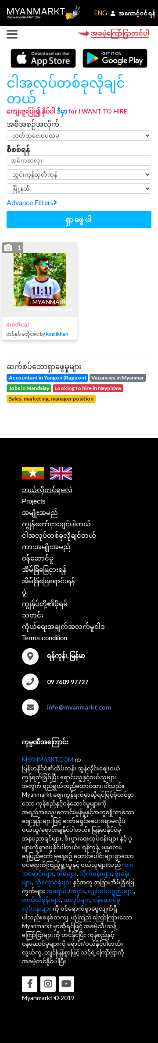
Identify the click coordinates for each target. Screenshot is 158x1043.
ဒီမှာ (62, 111)
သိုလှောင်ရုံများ (53, 882)
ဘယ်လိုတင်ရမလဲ (47, 489)
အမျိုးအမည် (40, 512)
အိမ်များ (67, 873)
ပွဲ (24, 592)
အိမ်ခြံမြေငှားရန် (44, 569)
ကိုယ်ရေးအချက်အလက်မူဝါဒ (63, 626)
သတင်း (32, 615)
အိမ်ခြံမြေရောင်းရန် (48, 581)
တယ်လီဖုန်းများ (41, 899)
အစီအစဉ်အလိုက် (33, 124)
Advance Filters (30, 202)
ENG (100, 13)
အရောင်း (57, 890)
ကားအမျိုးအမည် (46, 546)
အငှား (78, 890)
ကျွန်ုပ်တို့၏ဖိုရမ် (45, 603)
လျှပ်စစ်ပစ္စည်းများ (111, 890)
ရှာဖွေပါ (79, 219)
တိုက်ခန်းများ (95, 873)
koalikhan (57, 334)
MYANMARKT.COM (47, 759)
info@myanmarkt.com (79, 707)
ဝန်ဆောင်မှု (38, 558)
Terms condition (44, 638)
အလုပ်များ (77, 899)
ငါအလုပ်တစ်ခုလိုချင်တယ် (59, 535)
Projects (34, 501)
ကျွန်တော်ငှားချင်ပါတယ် (56, 524)
